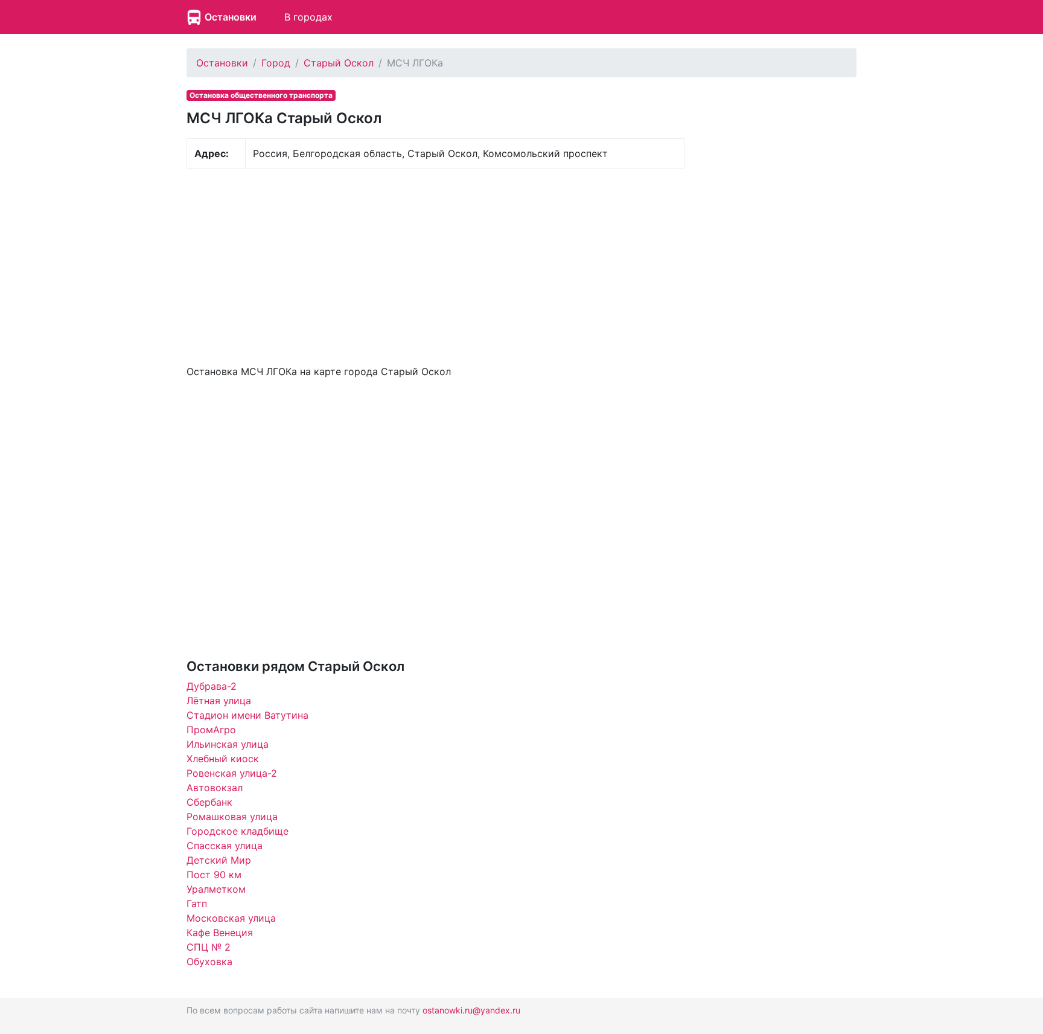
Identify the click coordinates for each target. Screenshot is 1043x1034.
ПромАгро (211, 730)
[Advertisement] (435, 265)
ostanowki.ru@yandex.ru (471, 1010)
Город (275, 63)
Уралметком (216, 889)
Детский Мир (219, 860)
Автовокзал (215, 788)
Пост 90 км (214, 875)
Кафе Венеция (220, 932)
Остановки (231, 17)
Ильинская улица (228, 744)
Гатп (197, 904)
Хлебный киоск (223, 759)
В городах (308, 17)
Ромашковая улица (232, 817)
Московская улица (231, 918)
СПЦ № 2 (209, 947)
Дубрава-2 (212, 686)
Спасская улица (225, 846)
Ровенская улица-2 (232, 773)
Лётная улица (219, 701)
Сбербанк (209, 802)
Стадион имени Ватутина (247, 715)
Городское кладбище (238, 831)
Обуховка (209, 961)
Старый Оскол (339, 63)
